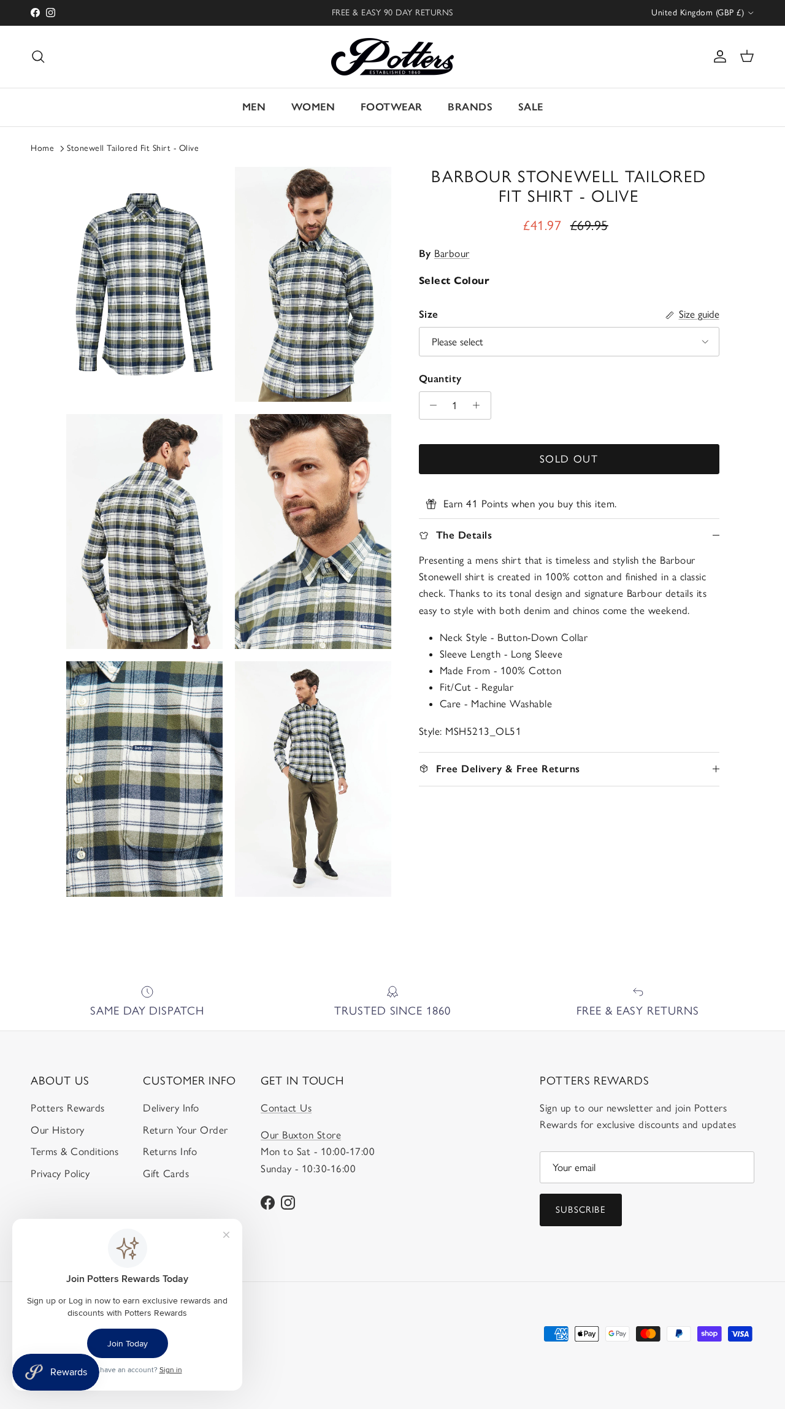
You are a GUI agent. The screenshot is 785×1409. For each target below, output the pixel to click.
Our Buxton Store (301, 1135)
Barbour (452, 253)
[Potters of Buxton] (392, 56)
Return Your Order (185, 1130)
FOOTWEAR (392, 107)
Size (428, 314)
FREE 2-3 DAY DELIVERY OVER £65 (392, 13)
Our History (58, 1130)
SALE (530, 107)
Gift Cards (166, 1173)
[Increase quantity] (480, 405)
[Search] (38, 56)
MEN (254, 107)
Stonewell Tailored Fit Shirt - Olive (133, 148)
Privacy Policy (60, 1173)
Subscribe (581, 1209)
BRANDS (470, 107)
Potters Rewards (68, 1108)
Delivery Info (171, 1108)
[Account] (717, 56)
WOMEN (313, 107)
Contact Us (286, 1108)
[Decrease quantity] (430, 405)
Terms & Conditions (74, 1151)
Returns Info (170, 1151)
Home (42, 148)
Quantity (440, 378)
